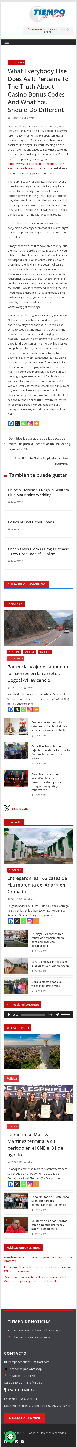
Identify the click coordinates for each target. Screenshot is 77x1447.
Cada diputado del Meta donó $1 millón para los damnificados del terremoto (50, 1200)
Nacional (29, 652)
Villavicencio (16, 658)
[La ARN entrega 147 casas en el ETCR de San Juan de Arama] (16, 966)
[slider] (66, 1014)
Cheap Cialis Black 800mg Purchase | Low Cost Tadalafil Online (38, 551)
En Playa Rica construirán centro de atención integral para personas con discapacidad (48, 939)
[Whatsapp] (24, 423)
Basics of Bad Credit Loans (31, 522)
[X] (17, 423)
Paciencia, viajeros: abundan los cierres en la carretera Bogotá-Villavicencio (37, 673)
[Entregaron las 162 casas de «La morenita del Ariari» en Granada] (38, 846)
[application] (38, 1014)
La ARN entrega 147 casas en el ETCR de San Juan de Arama (50, 963)
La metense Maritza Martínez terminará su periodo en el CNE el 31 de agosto (35, 1144)
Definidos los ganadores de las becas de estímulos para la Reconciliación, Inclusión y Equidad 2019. (40, 443)
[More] (36, 423)
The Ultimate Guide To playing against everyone (41, 461)
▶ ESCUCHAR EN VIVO (24, 1418)
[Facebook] (11, 423)
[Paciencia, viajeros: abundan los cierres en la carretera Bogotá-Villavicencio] (38, 628)
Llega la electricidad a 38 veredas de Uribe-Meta (46, 984)
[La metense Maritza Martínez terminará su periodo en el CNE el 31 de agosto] (38, 1103)
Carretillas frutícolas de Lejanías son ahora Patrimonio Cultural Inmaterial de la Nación (50, 752)
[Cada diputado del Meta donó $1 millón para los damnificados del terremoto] (16, 1203)
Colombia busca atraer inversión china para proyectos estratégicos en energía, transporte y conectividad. (47, 782)
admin (30, 117)
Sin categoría (16, 62)
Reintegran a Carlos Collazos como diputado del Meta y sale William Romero (49, 1224)
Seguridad (44, 652)
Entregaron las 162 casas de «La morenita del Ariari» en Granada (37, 885)
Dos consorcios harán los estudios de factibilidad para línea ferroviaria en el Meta (49, 726)
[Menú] (7, 42)
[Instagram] (30, 423)
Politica (13, 1126)
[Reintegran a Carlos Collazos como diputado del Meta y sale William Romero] (16, 1228)
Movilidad (14, 652)
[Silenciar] (57, 1015)
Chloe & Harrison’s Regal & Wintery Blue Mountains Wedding (38, 492)
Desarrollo (15, 870)
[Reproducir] (9, 1015)
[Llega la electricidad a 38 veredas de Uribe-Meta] (16, 987)
